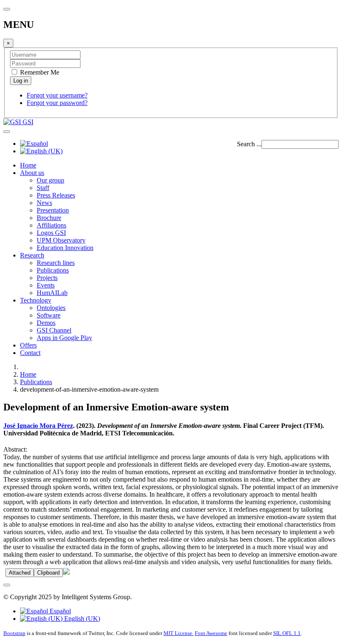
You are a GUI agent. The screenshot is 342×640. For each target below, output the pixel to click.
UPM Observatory (61, 240)
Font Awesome (211, 633)
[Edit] (66, 572)
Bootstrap (14, 633)
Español (59, 611)
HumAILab (52, 292)
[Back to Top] (6, 585)
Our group (50, 180)
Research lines (56, 262)
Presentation (53, 210)
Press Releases (56, 195)
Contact (30, 352)
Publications (53, 270)
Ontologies (51, 307)
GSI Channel (54, 330)
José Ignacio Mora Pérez (38, 425)
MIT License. (178, 633)
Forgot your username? (57, 95)
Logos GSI (51, 232)
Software (48, 315)
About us (32, 172)
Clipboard (48, 573)
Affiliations (51, 225)
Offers (28, 345)
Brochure (49, 217)
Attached (19, 573)
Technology (35, 300)
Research (32, 255)
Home (28, 165)
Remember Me (38, 72)
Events (46, 285)
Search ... (249, 144)
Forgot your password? (57, 102)
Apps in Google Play (64, 337)
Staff (43, 187)
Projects (47, 277)
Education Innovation (65, 247)
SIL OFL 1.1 (287, 633)
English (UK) (81, 618)
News (44, 202)
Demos (46, 322)
